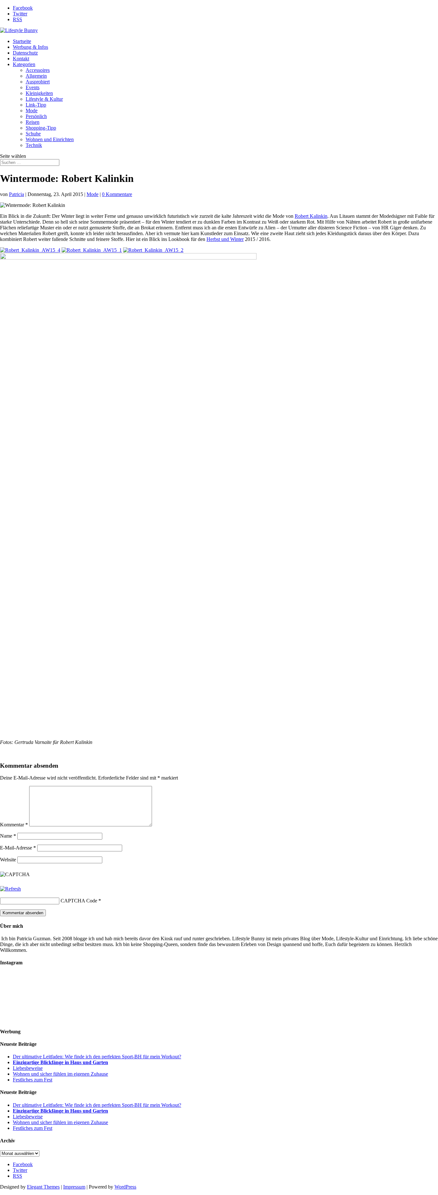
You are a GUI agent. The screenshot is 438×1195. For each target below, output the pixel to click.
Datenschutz (25, 52)
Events (32, 87)
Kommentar (14, 824)
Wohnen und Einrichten (50, 139)
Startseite (22, 41)
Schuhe (33, 133)
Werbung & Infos (30, 47)
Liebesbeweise (28, 1068)
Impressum (74, 1187)
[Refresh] (10, 889)
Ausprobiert (38, 81)
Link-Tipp (36, 104)
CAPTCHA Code (79, 900)
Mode (32, 110)
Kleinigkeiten (39, 93)
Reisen (32, 122)
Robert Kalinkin (311, 216)
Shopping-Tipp (41, 128)
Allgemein (36, 76)
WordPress (125, 1187)
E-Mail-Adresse (18, 847)
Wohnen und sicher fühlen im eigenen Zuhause (60, 1074)
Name (8, 836)
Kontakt (21, 58)
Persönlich (36, 116)
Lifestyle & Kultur (44, 99)
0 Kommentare (117, 194)
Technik (34, 145)
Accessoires (38, 70)
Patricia (16, 194)
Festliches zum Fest (32, 1079)
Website (8, 859)
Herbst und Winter (225, 239)
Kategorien (24, 64)
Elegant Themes (43, 1187)
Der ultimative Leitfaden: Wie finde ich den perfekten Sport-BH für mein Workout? (97, 1056)
